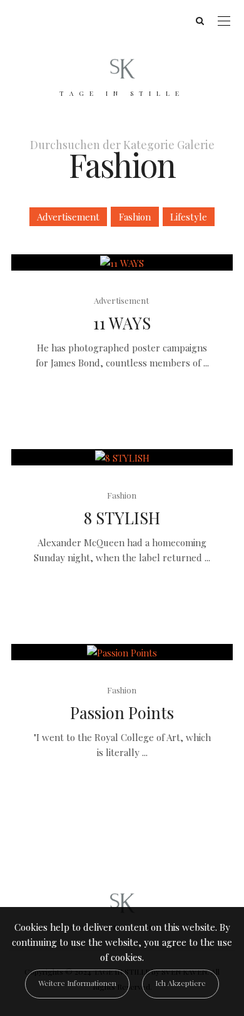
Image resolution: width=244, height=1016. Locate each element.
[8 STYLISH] (122, 457)
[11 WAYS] (122, 262)
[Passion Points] (122, 652)
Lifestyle (188, 216)
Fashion (135, 216)
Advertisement (68, 216)
